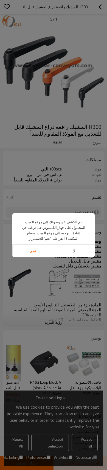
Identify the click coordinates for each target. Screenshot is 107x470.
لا (74, 251)
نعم (33, 251)
